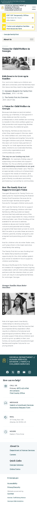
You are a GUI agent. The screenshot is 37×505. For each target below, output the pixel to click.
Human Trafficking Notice (16, 497)
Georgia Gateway (16, 465)
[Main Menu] (33, 8)
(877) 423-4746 (23, 388)
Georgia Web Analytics (15, 501)
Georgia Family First (11, 34)
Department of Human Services (22, 450)
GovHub (10, 494)
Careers (13, 455)
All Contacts (14, 391)
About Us (8, 39)
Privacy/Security (13, 487)
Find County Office (17, 393)
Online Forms (15, 469)
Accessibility (12, 483)
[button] (31, 39)
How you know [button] (6, 2)
